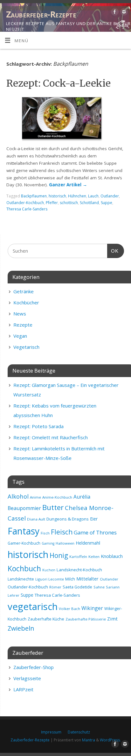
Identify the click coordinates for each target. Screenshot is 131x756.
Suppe (106, 202)
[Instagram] (123, 13)
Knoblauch (112, 556)
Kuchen (48, 570)
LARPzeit (23, 689)
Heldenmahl (88, 543)
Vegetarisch (26, 347)
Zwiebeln (21, 628)
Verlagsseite (27, 678)
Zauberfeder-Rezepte (41, 14)
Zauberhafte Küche (46, 619)
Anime (35, 497)
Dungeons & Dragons (67, 519)
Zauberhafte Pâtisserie (86, 619)
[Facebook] (114, 13)
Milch (70, 579)
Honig (59, 555)
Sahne (99, 587)
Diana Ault (36, 519)
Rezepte (22, 325)
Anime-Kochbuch (57, 497)
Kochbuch (24, 568)
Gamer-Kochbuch (24, 543)
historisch (57, 196)
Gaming (48, 543)
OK (113, 251)
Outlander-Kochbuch (25, 202)
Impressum (51, 732)
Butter (53, 507)
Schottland (89, 202)
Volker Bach (69, 608)
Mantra (88, 740)
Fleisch (61, 531)
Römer (55, 587)
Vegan (20, 336)
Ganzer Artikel (68, 185)
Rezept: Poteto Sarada (38, 426)
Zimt (112, 618)
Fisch (45, 533)
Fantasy (23, 531)
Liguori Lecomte (49, 579)
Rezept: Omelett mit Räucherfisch (50, 437)
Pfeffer (52, 202)
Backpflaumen (34, 196)
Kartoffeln (78, 556)
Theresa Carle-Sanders (26, 209)
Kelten (94, 556)
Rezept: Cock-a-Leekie (58, 83)
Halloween (65, 543)
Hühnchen (77, 196)
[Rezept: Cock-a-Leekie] (65, 119)
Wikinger (92, 608)
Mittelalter (87, 578)
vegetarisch (33, 606)
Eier (94, 519)
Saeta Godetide (77, 587)
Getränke (23, 291)
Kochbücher (26, 302)
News (19, 313)
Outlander (109, 196)
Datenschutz (79, 732)
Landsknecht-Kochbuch (79, 570)
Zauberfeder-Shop (33, 667)
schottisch (69, 202)
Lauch (93, 196)
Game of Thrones (95, 532)
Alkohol (18, 496)
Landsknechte (21, 579)
